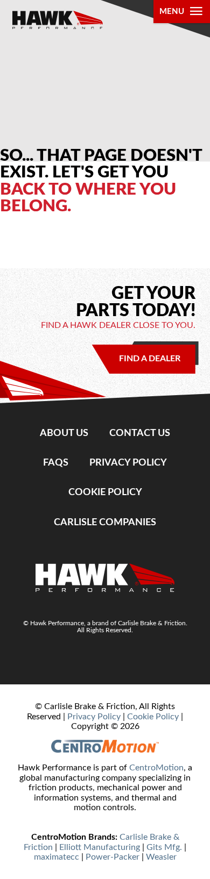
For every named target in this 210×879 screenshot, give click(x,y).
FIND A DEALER (149, 358)
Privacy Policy (128, 462)
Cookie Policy (105, 492)
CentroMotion (156, 767)
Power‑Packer (112, 857)
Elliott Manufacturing (99, 847)
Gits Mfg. (164, 847)
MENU (171, 12)
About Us (64, 433)
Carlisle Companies (105, 522)
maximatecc (56, 857)
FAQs (55, 462)
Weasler (161, 857)
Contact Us (139, 433)
